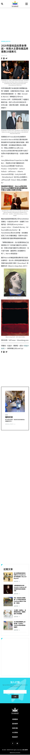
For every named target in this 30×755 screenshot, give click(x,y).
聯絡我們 (15, 737)
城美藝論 (3, 41)
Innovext (18, 752)
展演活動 (15, 728)
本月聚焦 (15, 732)
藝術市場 (8, 41)
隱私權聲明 (25, 750)
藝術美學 (15, 724)
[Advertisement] (15, 24)
